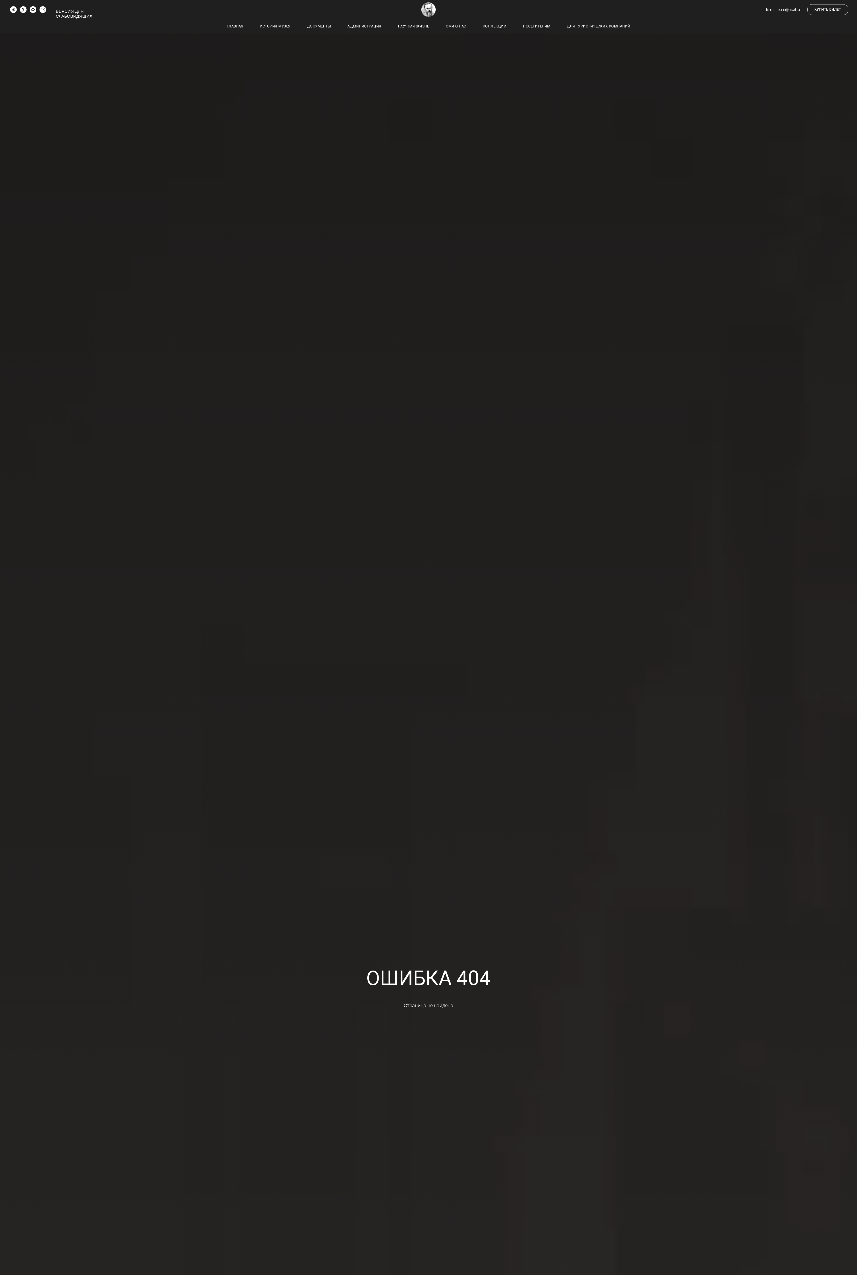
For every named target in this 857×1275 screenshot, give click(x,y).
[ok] (23, 9)
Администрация (364, 26)
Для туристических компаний (598, 26)
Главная (235, 26)
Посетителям (536, 26)
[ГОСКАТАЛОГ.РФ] (43, 9)
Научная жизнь (414, 26)
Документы (319, 26)
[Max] (33, 9)
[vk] (13, 9)
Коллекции (495, 26)
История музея (275, 26)
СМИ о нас (456, 26)
